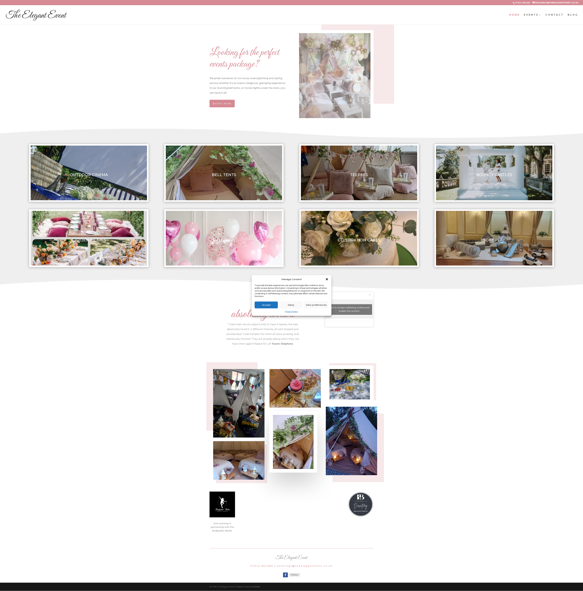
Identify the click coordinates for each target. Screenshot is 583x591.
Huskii (257, 587)
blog (573, 15)
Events (531, 15)
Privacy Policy (291, 312)
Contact (554, 15)
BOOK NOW (222, 103)
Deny (291, 304)
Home (514, 15)
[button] (326, 279)
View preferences (316, 304)
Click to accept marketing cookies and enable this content (349, 309)
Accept (266, 304)
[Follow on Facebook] (285, 574)
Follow (294, 574)
